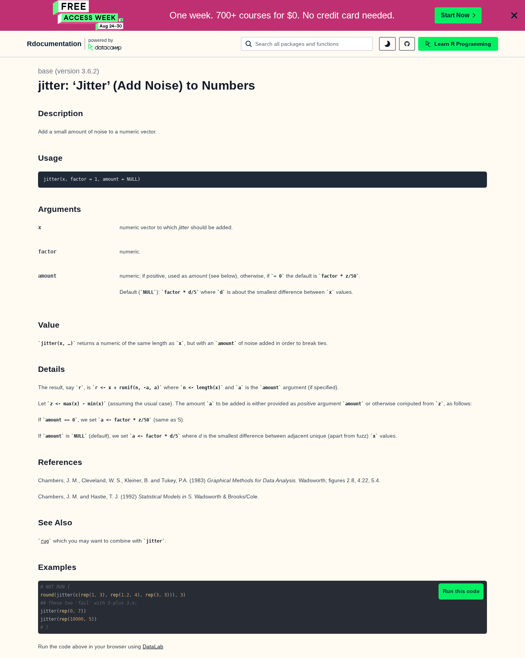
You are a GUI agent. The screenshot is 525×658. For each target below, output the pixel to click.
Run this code (461, 591)
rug (45, 541)
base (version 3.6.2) (68, 71)
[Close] (514, 15)
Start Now (455, 15)
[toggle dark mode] (387, 44)
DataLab (153, 646)
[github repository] (407, 44)
